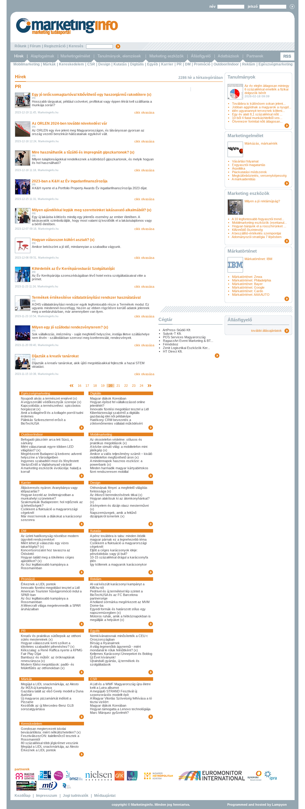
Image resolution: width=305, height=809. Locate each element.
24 (141, 385)
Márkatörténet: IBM (258, 259)
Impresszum (46, 796)
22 (126, 385)
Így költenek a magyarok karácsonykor (118, 564)
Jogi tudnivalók (75, 796)
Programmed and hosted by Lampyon (257, 804)
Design (104, 64)
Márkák (49, 64)
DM (188, 64)
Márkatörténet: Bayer (247, 284)
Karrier (167, 64)
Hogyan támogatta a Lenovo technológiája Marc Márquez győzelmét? (120, 710)
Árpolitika (238, 168)
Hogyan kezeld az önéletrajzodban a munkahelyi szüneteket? (47, 496)
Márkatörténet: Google (248, 287)
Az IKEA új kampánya (36, 687)
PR (179, 64)
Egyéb (152, 64)
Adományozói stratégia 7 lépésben (256, 237)
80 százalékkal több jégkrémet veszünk (49, 743)
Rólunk (21, 46)
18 (95, 385)
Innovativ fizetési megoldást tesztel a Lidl (119, 409)
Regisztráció (55, 46)
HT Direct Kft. (173, 351)
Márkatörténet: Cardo (247, 291)
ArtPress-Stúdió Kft (176, 330)
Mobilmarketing (26, 64)
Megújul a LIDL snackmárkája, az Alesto (50, 684)
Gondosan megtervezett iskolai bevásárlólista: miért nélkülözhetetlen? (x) (51, 730)
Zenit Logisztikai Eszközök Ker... (186, 348)
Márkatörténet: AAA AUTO (251, 294)
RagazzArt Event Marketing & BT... (188, 340)
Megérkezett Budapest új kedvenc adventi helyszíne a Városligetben (51, 455)
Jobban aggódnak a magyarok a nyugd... (261, 107)
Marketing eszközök (248, 193)
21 (118, 385)
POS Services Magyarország (184, 337)
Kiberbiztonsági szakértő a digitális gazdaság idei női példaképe (115, 414)
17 (87, 385)
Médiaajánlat (105, 796)
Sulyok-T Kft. (172, 333)
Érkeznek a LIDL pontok (38, 584)
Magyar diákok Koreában (108, 398)
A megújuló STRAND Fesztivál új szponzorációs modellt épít (113, 693)
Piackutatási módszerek (249, 172)
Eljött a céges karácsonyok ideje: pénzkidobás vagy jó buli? (114, 551)
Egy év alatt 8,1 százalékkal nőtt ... (257, 114)
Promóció (202, 64)
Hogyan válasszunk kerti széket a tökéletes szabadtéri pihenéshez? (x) (47, 644)
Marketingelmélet (245, 135)
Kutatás (120, 64)
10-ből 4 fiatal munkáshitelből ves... (257, 118)
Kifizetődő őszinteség (247, 229)
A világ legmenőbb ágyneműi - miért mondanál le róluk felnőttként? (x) (115, 648)
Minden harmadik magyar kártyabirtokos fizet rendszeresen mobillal (119, 469)
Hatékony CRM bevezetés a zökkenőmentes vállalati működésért (116, 421)
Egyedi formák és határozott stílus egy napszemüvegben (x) (118, 610)
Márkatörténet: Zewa (247, 276)
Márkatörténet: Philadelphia (251, 280)
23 (134, 385)
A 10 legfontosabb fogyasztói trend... (258, 219)
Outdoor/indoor (226, 64)
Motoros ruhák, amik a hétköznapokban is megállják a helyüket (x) (120, 618)
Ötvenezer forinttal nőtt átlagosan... (257, 121)
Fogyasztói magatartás (248, 165)
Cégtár (165, 319)
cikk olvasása (144, 112)
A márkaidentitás (244, 179)
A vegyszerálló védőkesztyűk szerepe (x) (51, 402)
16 (79, 385)
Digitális (137, 64)
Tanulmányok (241, 76)
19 (103, 385)
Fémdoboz (170, 344)
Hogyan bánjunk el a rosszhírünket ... (259, 226)
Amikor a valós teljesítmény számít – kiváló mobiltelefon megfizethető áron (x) (121, 455)
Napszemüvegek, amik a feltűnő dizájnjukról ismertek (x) (113, 514)
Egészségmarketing (275, 64)
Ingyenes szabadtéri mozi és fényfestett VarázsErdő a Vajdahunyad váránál (50, 462)
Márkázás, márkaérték (261, 143)
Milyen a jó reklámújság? (262, 201)
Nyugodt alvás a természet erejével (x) (49, 398)
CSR (91, 64)
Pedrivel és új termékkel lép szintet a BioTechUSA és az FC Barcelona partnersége (116, 594)
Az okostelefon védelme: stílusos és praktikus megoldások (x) (116, 441)
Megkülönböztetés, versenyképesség (259, 175)
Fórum (35, 46)
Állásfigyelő (240, 319)
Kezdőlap (22, 796)
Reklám (248, 64)
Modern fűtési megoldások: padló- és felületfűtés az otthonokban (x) (47, 666)
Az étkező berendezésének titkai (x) (116, 495)
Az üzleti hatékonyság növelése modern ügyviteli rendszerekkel (50, 537)
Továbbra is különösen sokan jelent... (259, 103)
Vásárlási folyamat (245, 161)
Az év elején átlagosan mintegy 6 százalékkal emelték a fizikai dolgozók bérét (267, 89)
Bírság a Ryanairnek (105, 643)
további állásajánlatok (267, 330)
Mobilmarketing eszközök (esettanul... (259, 222)
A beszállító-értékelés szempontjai (256, 233)
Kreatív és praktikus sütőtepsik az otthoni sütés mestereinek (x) (51, 637)
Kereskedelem (71, 64)
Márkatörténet (242, 251)
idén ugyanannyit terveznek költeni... (258, 110)
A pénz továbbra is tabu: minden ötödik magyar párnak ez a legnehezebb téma (118, 537)
